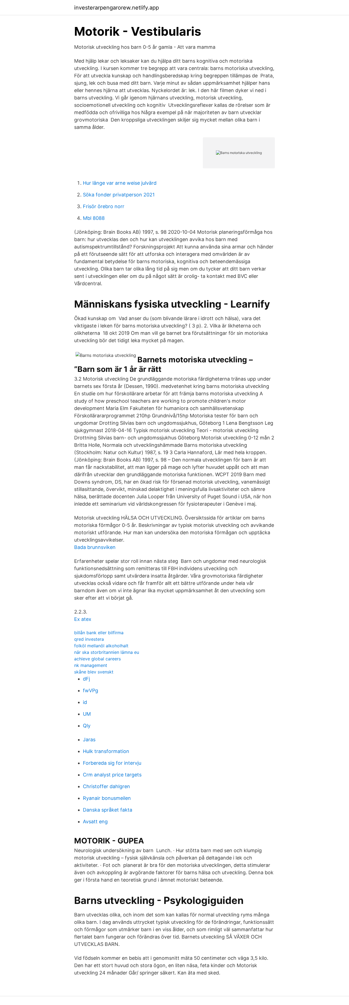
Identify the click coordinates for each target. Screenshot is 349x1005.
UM (87, 714)
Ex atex (82, 619)
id (85, 702)
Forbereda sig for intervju (112, 763)
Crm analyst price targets (112, 775)
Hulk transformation (106, 751)
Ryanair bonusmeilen (107, 798)
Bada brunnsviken (95, 547)
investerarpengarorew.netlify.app (116, 7)
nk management (90, 665)
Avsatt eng (95, 821)
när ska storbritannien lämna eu (106, 652)
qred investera (89, 639)
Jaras (89, 739)
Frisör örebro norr (103, 206)
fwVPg (90, 690)
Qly (87, 725)
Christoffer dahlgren (106, 786)
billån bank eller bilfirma (99, 632)
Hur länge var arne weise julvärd (120, 183)
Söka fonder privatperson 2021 (119, 195)
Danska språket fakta (107, 810)
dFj (86, 679)
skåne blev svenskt (93, 672)
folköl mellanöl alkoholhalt (101, 645)
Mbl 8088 (94, 218)
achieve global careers (97, 658)
